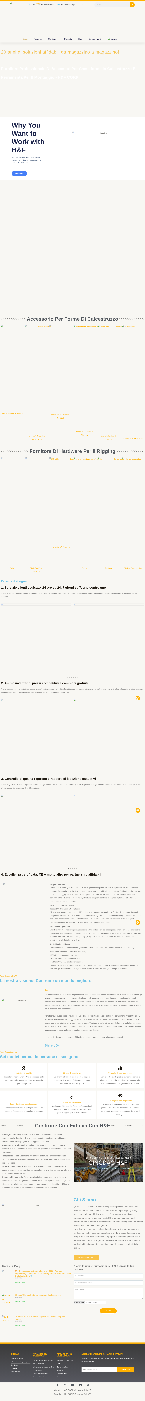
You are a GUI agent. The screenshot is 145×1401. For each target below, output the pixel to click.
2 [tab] (69, 677)
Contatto (68, 39)
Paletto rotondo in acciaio (12, 414)
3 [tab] (71, 677)
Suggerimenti (95, 39)
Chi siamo (53, 39)
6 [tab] (78, 677)
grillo (12, 568)
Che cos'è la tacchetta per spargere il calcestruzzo (38, 1295)
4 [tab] (73, 677)
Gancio (84, 568)
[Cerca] (132, 4)
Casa (25, 39)
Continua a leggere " (21, 1282)
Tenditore (108, 568)
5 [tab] (76, 677)
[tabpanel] (36, 638)
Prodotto (38, 39)
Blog (80, 39)
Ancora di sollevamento (132, 438)
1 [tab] (67, 677)
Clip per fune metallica (133, 568)
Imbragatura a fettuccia (60, 547)
